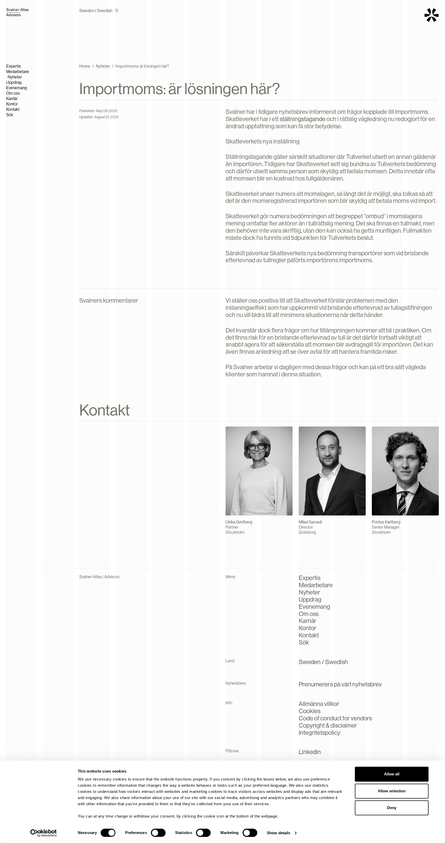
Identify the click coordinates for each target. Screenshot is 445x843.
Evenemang (16, 87)
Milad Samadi (310, 522)
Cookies (309, 711)
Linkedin (310, 751)
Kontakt (13, 109)
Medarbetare (17, 71)
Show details (278, 833)
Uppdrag (14, 82)
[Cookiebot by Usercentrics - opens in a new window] (43, 833)
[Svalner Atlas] (26, 12)
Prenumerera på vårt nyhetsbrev (340, 684)
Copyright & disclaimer (328, 725)
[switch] (158, 833)
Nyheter (103, 66)
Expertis (13, 66)
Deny (391, 807)
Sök (9, 114)
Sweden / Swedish (95, 10)
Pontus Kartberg (386, 522)
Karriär (12, 98)
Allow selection (392, 791)
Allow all (392, 774)
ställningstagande (303, 118)
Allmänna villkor (319, 703)
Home (84, 66)
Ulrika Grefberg (239, 522)
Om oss (13, 93)
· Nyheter (14, 77)
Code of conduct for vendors (335, 718)
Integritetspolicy (319, 732)
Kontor (12, 104)
